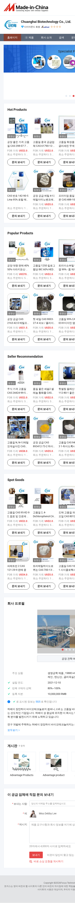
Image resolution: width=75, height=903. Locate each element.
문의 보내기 (18, 162)
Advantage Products (21, 775)
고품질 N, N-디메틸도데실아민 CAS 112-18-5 (18, 446)
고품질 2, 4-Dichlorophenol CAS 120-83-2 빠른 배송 (44, 516)
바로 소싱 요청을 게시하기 (46, 861)
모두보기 (12, 730)
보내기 (36, 855)
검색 (61, 37)
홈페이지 (12, 37)
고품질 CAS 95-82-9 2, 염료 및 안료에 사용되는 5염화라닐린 (18, 516)
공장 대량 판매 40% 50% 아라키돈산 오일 (18, 269)
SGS (38, 701)
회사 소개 (46, 37)
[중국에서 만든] (27, 7)
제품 (31, 37)
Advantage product (54, 775)
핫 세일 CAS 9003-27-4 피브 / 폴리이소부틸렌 (43, 322)
